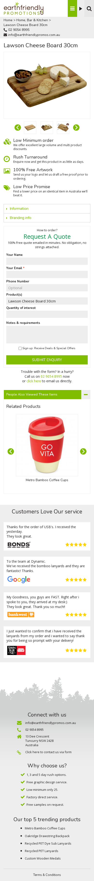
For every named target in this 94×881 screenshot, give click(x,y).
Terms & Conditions (47, 875)
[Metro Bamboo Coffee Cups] (47, 445)
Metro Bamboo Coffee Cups (47, 480)
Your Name (14, 255)
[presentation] (17, 127)
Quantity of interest (21, 308)
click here (34, 381)
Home (8, 20)
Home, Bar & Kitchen (32, 20)
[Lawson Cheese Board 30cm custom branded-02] (30, 127)
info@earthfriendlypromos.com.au (34, 35)
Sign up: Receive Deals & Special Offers (48, 348)
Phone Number (17, 281)
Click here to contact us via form (48, 752)
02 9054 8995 (18, 29)
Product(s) (14, 295)
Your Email (14, 268)
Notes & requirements (23, 323)
